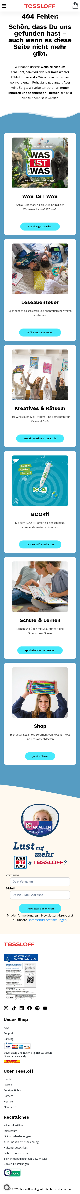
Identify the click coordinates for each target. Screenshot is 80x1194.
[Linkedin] (21, 1008)
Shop (40, 726)
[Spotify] (37, 1008)
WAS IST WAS (40, 196)
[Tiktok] (14, 1008)
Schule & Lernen (40, 620)
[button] (6, 1187)
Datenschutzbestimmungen (47, 920)
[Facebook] (29, 1008)
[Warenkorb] (75, 5)
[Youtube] (45, 1008)
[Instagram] (6, 1008)
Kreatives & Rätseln (40, 408)
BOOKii (40, 514)
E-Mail (10, 888)
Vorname (12, 875)
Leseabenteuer (40, 302)
